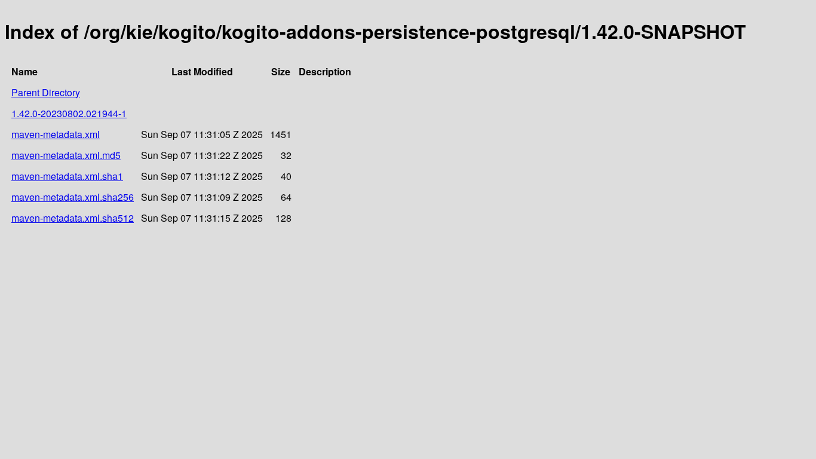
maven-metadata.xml (55, 134)
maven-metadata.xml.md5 (66, 155)
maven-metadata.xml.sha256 (72, 197)
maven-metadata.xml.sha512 (72, 218)
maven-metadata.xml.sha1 (67, 176)
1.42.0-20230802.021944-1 (69, 113)
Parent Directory (45, 92)
